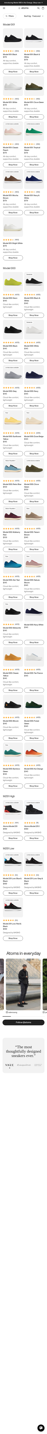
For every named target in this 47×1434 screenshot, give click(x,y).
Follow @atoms (23, 1022)
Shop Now (13, 71)
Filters (11, 16)
